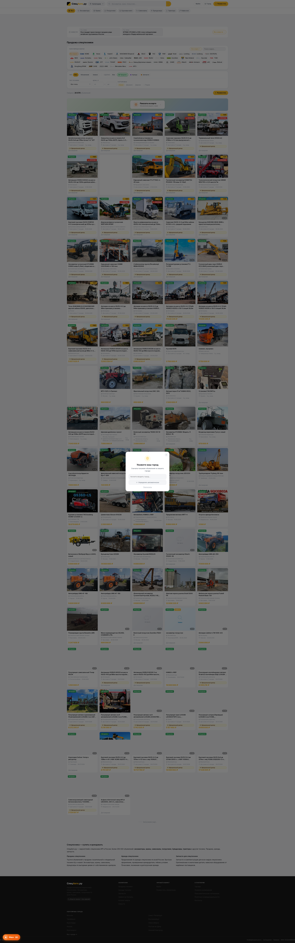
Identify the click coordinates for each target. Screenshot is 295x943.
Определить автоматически (148, 482)
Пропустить (147, 487)
